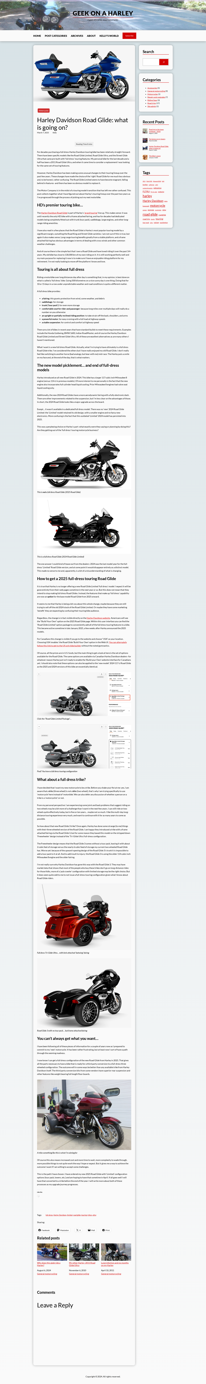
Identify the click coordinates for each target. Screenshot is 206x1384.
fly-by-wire (154, 192)
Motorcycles (43, 110)
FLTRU (146, 191)
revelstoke (158, 210)
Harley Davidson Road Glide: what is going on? (159, 147)
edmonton (157, 188)
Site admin (151, 106)
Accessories (152, 88)
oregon (145, 210)
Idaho (165, 201)
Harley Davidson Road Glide (54, 213)
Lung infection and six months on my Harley (115, 1264)
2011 (144, 181)
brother (145, 185)
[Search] (163, 62)
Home (37, 35)
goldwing (161, 192)
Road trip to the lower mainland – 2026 (156, 130)
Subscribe (129, 35)
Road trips (151, 103)
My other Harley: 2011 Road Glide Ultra (82, 1264)
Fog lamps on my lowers (157, 139)
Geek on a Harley (103, 13)
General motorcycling (47, 1273)
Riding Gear (152, 100)
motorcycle (157, 205)
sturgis (153, 219)
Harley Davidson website (98, 618)
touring (84, 1215)
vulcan (156, 222)
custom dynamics (148, 188)
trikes (90, 1215)
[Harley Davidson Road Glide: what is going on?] (145, 148)
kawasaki (146, 206)
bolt (163, 181)
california (151, 185)
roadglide (162, 215)
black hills (149, 181)
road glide (77, 1215)
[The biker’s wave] (145, 157)
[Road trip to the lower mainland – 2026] (145, 131)
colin (156, 185)
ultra (94, 1215)
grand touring (91, 213)
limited (69, 1215)
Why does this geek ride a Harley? (48, 1264)
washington (164, 223)
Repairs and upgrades (156, 97)
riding (164, 210)
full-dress (49, 1215)
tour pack (146, 223)
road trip (146, 219)
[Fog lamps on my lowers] (145, 140)
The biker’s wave (155, 156)
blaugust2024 (157, 181)
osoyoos (151, 210)
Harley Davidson (59, 1215)
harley (147, 196)
